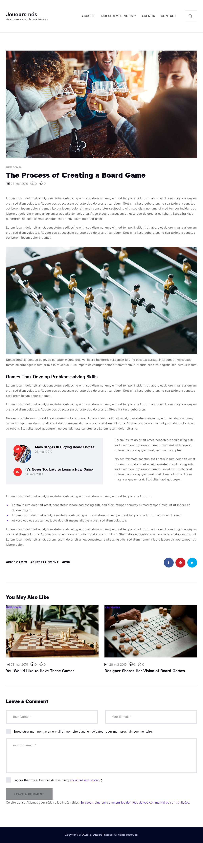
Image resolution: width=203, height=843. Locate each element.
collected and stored (84, 780)
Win (67, 562)
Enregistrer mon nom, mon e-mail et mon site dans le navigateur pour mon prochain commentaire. (82, 731)
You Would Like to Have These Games (40, 671)
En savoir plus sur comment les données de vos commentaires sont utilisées (134, 802)
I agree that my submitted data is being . (57, 780)
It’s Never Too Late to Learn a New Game (59, 469)
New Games (14, 167)
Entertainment (45, 562)
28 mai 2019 (43, 451)
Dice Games (17, 562)
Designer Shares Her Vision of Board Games (144, 671)
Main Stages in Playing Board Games (64, 447)
